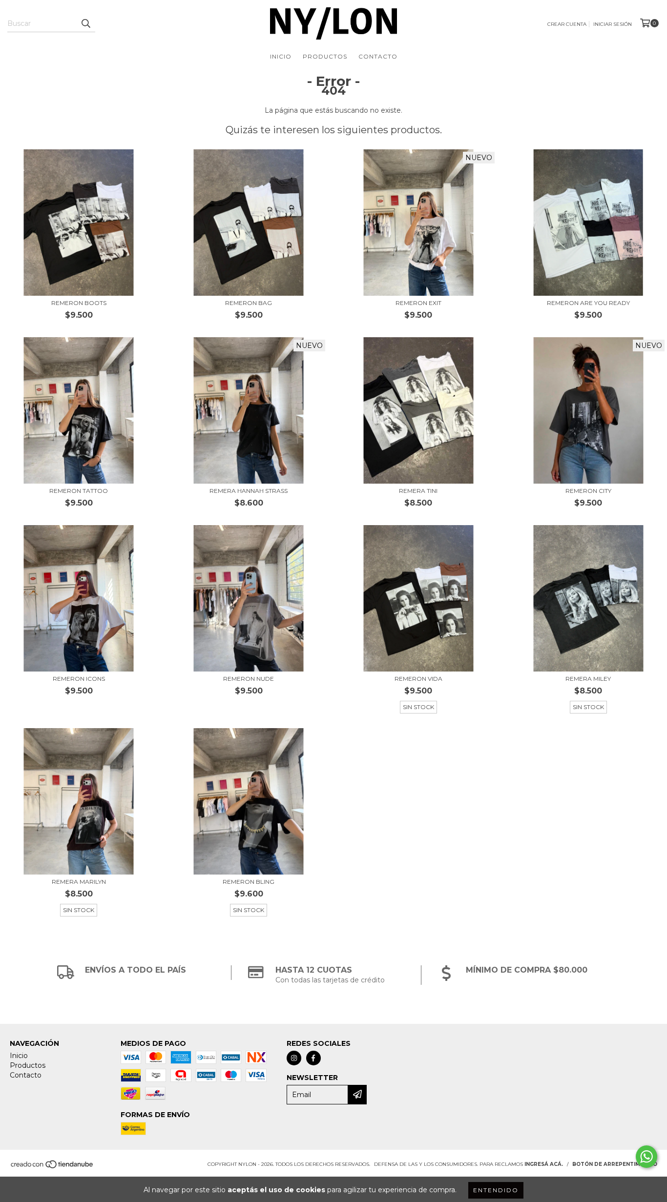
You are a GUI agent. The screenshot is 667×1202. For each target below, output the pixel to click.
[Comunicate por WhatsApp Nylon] (646, 1156)
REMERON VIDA (418, 678)
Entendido (496, 1190)
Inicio (281, 56)
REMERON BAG (248, 302)
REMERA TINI (418, 490)
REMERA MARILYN (79, 881)
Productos (325, 56)
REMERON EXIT (418, 302)
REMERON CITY (588, 490)
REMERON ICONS (79, 678)
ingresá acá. (543, 1164)
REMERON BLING (248, 881)
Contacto (377, 56)
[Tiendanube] (52, 1167)
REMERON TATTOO (78, 490)
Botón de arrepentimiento (614, 1164)
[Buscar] (85, 23)
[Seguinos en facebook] (313, 1058)
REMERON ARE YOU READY (588, 302)
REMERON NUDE (248, 678)
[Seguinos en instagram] (294, 1058)
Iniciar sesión (612, 24)
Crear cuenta (566, 24)
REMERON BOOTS (78, 302)
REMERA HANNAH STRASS (248, 490)
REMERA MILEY (588, 678)
